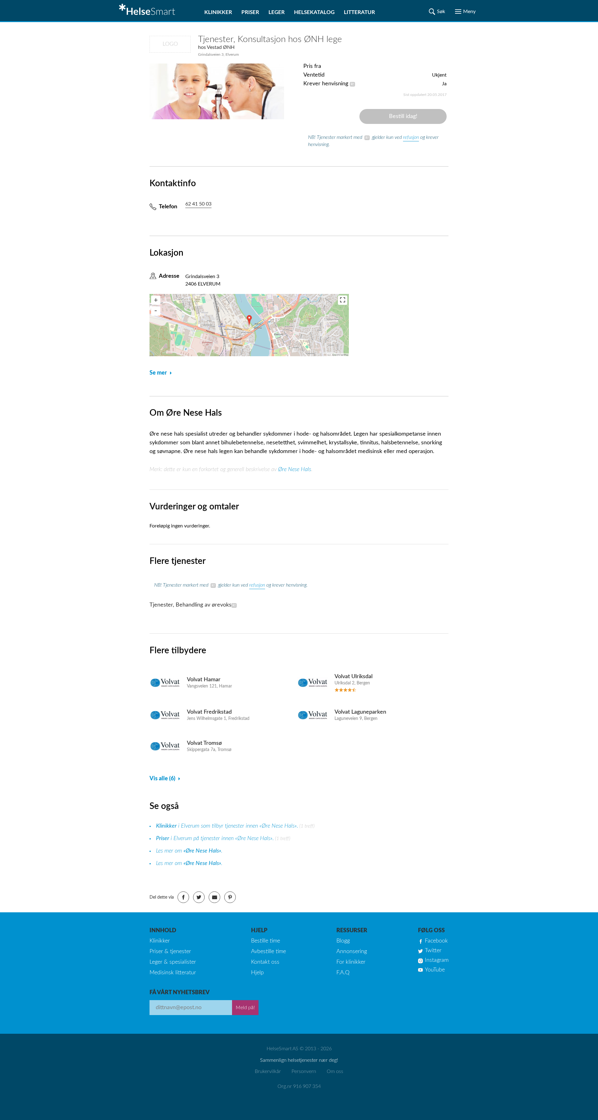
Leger (276, 12)
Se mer (158, 373)
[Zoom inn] (155, 300)
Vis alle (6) (162, 779)
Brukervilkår (268, 1071)
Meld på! (245, 1007)
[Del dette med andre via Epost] (214, 897)
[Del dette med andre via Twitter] (199, 897)
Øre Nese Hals (294, 469)
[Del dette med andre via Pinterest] (230, 897)
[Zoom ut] (155, 311)
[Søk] (436, 11)
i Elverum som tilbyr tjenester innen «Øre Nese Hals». (227, 826)
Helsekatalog (314, 12)
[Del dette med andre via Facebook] (183, 897)
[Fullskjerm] (342, 300)
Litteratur (359, 12)
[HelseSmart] (148, 10)
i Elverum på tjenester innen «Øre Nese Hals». (215, 838)
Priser (250, 12)
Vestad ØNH (221, 47)
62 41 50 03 (198, 203)
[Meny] (465, 11)
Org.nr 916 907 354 (299, 1086)
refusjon (411, 137)
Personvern (304, 1071)
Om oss (335, 1071)
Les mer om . (189, 851)
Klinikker (218, 12)
